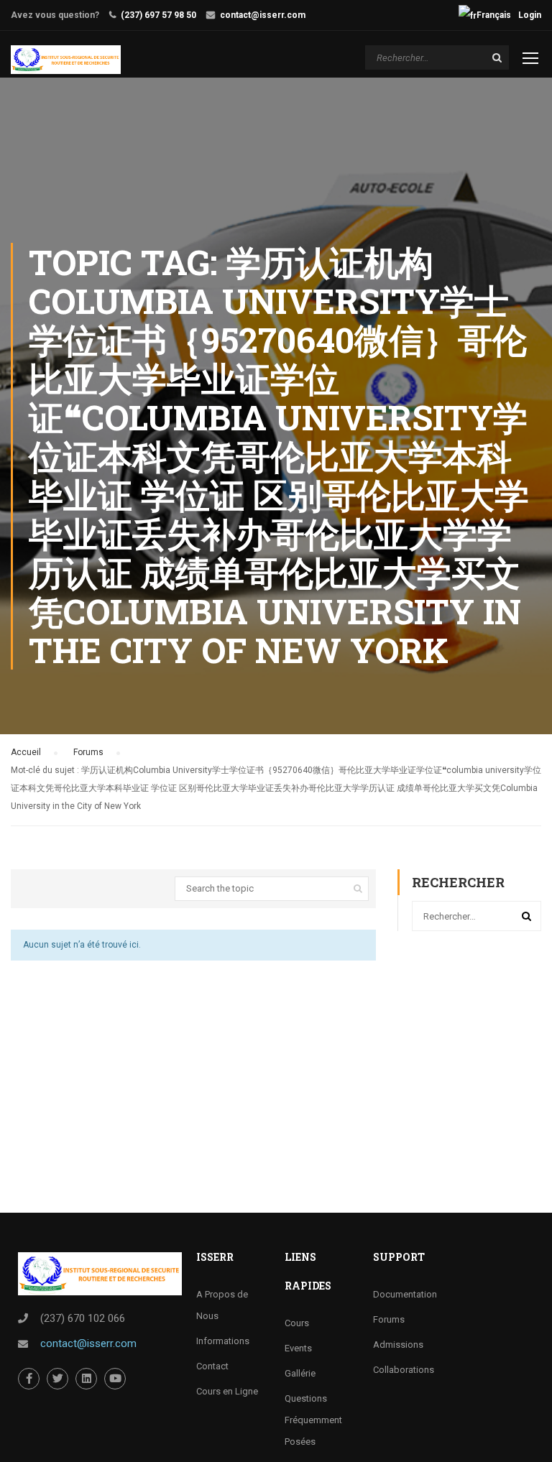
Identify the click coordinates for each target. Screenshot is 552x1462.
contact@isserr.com (262, 15)
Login (529, 15)
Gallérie (300, 1373)
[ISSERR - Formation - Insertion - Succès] (66, 59)
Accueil (26, 752)
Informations (222, 1341)
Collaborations (403, 1369)
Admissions (398, 1344)
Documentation (405, 1294)
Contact (212, 1366)
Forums (88, 752)
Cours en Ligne (227, 1391)
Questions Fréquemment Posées (313, 1420)
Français (494, 15)
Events (298, 1348)
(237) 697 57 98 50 (158, 15)
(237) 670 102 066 (82, 1318)
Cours (297, 1323)
